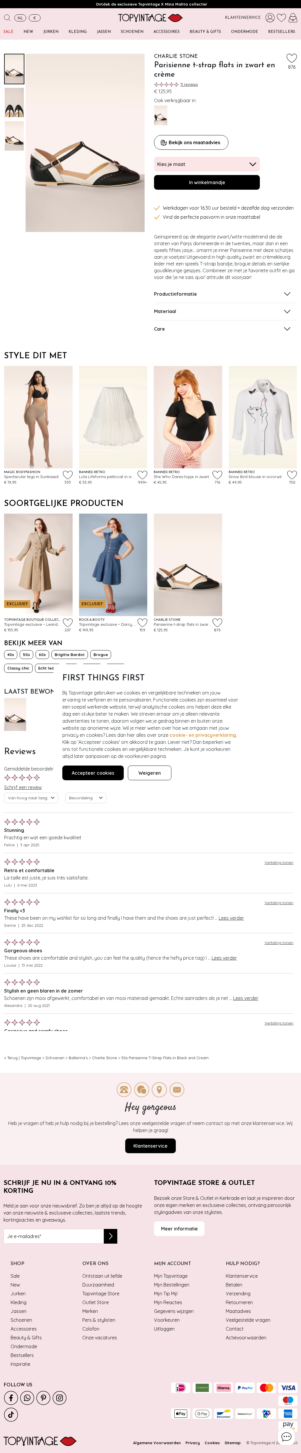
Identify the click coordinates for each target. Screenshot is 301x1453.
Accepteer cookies (93, 773)
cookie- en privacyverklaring (203, 735)
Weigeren (149, 773)
